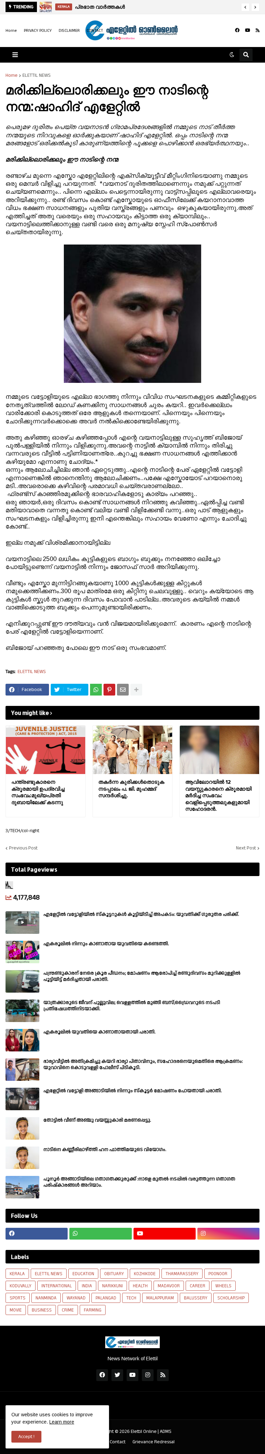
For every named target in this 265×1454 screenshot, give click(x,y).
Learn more (61, 1422)
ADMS (165, 1431)
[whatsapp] (100, 1234)
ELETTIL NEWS (36, 75)
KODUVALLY (20, 1286)
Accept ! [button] (26, 1436)
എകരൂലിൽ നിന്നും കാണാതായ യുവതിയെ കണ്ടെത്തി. (106, 944)
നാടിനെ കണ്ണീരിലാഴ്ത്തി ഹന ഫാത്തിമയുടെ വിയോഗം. (104, 1150)
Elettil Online (144, 1431)
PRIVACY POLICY (38, 31)
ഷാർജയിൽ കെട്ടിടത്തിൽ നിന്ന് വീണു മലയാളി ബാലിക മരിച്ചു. (164, 6)
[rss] (257, 30)
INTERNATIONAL (56, 1286)
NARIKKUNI (112, 1286)
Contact (118, 1442)
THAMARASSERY (182, 1274)
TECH (131, 1298)
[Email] (123, 690)
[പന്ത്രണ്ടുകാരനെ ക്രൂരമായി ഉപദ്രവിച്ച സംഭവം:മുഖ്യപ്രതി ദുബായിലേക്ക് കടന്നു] (45, 750)
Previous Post (23, 848)
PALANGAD (106, 1298)
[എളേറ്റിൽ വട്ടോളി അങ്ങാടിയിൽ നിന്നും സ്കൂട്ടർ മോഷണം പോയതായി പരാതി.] (22, 1099)
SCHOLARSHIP (231, 1298)
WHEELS (223, 1286)
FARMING (92, 1310)
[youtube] (247, 30)
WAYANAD (76, 1298)
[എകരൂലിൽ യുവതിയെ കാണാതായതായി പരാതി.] (22, 1040)
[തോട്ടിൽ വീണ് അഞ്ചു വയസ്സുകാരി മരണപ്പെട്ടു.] (22, 1128)
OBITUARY (114, 1274)
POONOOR (217, 1274)
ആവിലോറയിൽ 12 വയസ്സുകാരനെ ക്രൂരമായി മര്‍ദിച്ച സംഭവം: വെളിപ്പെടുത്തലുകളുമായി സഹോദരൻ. (218, 795)
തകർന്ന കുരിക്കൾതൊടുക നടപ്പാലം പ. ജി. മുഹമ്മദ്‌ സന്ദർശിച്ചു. (131, 789)
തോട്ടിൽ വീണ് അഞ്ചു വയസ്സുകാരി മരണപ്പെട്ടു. (97, 1120)
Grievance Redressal (153, 1442)
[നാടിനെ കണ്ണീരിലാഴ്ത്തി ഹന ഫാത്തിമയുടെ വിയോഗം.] (22, 1158)
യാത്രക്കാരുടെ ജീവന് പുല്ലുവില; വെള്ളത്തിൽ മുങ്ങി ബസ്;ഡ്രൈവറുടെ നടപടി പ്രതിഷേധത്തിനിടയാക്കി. (131, 1006)
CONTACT (95, 31)
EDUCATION (83, 1274)
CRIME (68, 1310)
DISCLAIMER (69, 31)
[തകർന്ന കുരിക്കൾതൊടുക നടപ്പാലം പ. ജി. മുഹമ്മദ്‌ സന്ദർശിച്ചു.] (132, 750)
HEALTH (140, 1286)
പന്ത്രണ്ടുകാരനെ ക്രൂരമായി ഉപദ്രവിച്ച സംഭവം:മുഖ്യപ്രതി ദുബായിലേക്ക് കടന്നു (38, 792)
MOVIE (16, 1310)
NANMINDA (46, 1298)
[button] (245, 7)
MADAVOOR (169, 1286)
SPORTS (18, 1298)
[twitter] (117, 1375)
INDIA (87, 1286)
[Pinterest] (109, 690)
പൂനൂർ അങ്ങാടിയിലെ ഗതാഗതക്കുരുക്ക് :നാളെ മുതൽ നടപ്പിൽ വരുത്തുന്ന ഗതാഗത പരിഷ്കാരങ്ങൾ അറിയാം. (139, 1182)
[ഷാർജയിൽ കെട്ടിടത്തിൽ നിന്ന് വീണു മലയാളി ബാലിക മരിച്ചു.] (47, 7)
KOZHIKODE (145, 1274)
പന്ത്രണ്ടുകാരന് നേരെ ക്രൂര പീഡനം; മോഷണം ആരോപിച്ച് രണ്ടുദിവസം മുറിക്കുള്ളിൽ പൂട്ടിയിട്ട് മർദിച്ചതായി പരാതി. (142, 976)
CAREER (197, 1286)
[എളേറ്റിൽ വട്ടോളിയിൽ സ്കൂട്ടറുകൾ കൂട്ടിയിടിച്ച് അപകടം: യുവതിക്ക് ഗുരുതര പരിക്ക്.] (22, 922)
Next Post (246, 848)
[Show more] (136, 690)
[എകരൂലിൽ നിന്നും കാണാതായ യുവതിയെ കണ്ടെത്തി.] (22, 952)
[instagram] (228, 1234)
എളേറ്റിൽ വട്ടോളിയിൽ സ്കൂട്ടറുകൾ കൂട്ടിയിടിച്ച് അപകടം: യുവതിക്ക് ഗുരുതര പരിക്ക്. (141, 914)
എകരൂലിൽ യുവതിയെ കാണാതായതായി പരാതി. (99, 1032)
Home (11, 31)
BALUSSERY (195, 1298)
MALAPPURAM (160, 1298)
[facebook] (237, 30)
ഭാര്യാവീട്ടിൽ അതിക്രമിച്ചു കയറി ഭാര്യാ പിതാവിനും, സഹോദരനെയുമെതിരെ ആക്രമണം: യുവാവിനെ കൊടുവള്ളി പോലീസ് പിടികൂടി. (143, 1064)
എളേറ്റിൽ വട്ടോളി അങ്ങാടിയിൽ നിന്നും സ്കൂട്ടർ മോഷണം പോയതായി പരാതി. (132, 1091)
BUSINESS (42, 1310)
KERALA (17, 1274)
